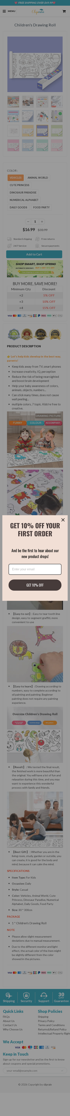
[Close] (63, 520)
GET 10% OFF (35, 585)
